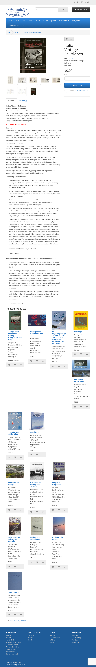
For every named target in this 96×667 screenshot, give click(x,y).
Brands (52, 635)
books (71, 58)
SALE (24, 21)
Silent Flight (13, 592)
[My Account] (78, 2)
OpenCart (17, 662)
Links (23, 25)
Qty (65, 75)
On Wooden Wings (13, 483)
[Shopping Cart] (85, 2)
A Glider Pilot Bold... (58, 538)
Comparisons (13, 25)
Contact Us (31, 635)
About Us (9, 635)
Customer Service (11, 649)
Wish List (75, 640)
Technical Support (12, 645)
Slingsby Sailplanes (56, 483)
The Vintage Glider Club (13, 433)
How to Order (10, 640)
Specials (52, 642)
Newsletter (75, 642)
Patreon (8, 638)
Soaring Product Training (14, 642)
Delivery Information (12, 654)
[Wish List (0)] (82, 2)
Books (38, 21)
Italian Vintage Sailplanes (32, 32)
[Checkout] (88, 2)
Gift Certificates (55, 638)
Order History (76, 638)
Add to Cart (77, 85)
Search (17, 32)
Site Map (30, 640)
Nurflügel (78, 332)
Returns (30, 638)
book (11, 621)
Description (11, 101)
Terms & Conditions (12, 647)
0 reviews (79, 91)
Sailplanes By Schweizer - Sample (14, 539)
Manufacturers (64, 21)
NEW (17, 21)
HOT (11, 21)
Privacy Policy (10, 652)
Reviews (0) (23, 101)
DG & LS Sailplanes (49, 21)
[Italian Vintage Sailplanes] (33, 55)
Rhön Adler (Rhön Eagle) (79, 380)
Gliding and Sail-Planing (35, 538)
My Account (75, 635)
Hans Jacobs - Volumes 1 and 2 (36, 334)
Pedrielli (16, 621)
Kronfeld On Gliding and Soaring (35, 484)
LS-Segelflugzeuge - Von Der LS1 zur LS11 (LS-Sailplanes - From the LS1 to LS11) (59, 337)
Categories (76, 21)
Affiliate (52, 640)
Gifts (30, 21)
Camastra (23, 621)
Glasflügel (34, 432)
